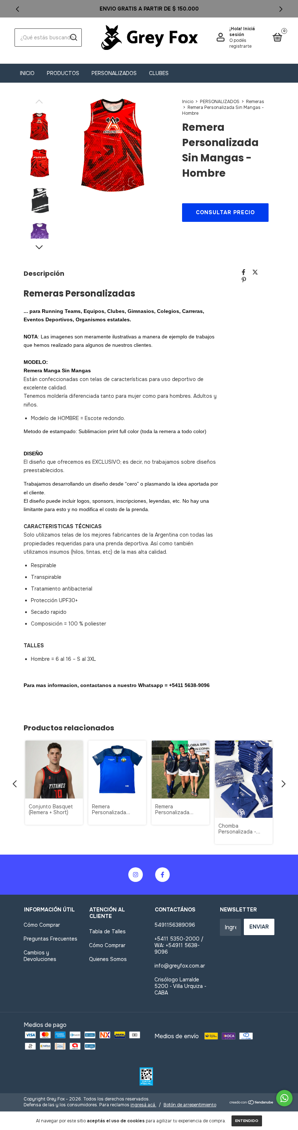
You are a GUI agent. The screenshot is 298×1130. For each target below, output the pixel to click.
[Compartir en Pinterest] (244, 280)
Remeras (255, 102)
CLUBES (159, 73)
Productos (63, 73)
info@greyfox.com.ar (179, 965)
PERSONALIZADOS (219, 102)
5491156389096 (174, 925)
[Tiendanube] (251, 1103)
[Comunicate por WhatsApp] (284, 1098)
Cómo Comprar (42, 925)
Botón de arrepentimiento (190, 1105)
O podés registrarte (240, 43)
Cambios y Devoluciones (40, 955)
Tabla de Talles (107, 931)
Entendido (246, 1120)
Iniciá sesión (242, 32)
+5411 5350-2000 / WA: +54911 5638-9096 (179, 945)
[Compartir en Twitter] (255, 272)
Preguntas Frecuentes (50, 938)
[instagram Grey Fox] (135, 874)
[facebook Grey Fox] (162, 874)
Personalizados (114, 73)
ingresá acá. (143, 1105)
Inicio (27, 73)
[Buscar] (73, 37)
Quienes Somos (108, 959)
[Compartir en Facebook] (243, 272)
